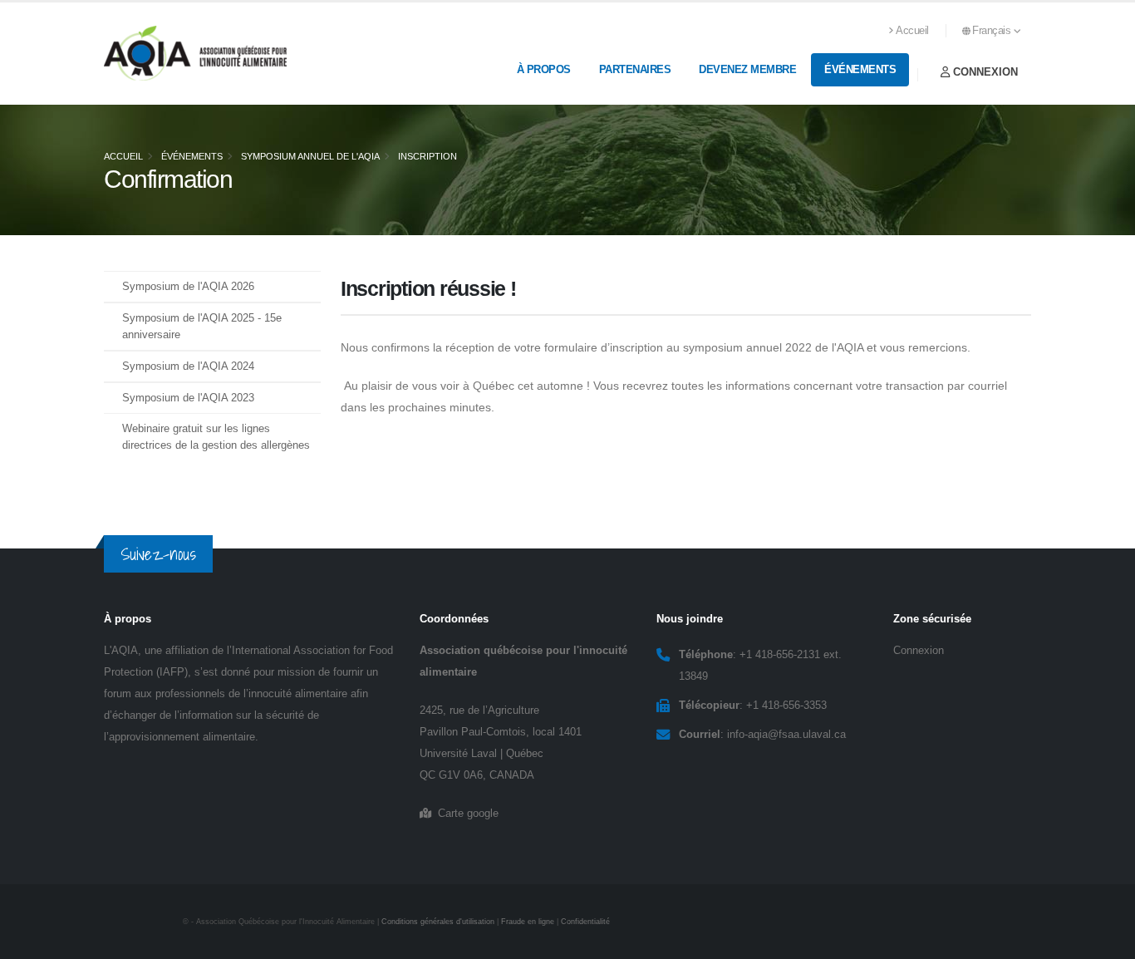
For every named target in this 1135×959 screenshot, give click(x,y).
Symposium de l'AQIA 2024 (188, 366)
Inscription (427, 156)
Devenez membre (747, 69)
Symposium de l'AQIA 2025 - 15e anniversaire (202, 326)
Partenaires (635, 69)
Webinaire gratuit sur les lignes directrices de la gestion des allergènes (216, 437)
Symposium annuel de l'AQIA (310, 156)
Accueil (912, 31)
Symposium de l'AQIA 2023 (188, 398)
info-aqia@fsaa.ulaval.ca (786, 734)
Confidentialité (585, 921)
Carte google (465, 813)
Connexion (984, 72)
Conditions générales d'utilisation (437, 921)
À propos (544, 69)
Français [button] (993, 31)
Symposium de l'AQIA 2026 (188, 287)
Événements (860, 69)
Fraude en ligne (527, 921)
